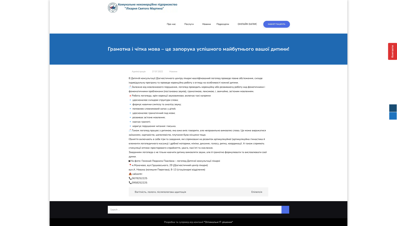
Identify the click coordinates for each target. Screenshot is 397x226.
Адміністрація (139, 71)
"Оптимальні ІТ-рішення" (218, 222)
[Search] (285, 210)
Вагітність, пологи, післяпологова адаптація (160, 192)
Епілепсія (256, 192)
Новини (206, 24)
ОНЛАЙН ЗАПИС (247, 24)
